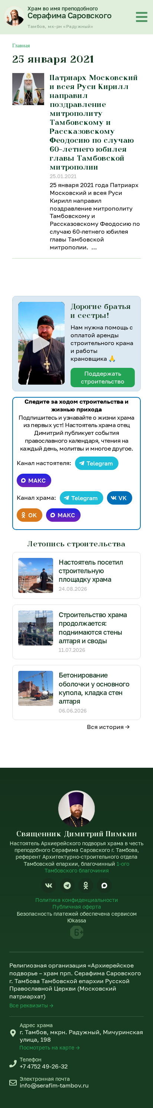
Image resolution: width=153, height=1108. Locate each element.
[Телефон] (13, 1063)
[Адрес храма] (13, 1033)
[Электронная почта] (13, 1082)
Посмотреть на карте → (49, 1047)
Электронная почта (45, 1079)
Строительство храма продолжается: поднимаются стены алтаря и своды (93, 627)
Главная (21, 45)
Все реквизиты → (31, 1005)
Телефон (31, 1059)
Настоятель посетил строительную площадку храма (91, 571)
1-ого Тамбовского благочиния (87, 867)
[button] (41, 343)
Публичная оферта (76, 906)
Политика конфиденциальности (76, 900)
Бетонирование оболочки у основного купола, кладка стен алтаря (94, 688)
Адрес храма (36, 1025)
